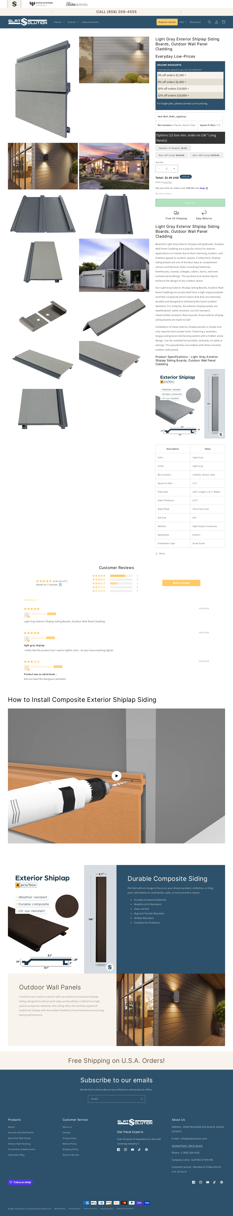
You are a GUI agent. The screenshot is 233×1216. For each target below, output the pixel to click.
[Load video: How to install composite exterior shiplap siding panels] (116, 776)
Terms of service (90, 1208)
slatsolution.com (21, 1209)
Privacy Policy (69, 1138)
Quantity (159, 162)
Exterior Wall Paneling (19, 1143)
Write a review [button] (181, 583)
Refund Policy (70, 1143)
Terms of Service (71, 1154)
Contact (67, 1132)
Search (11, 1126)
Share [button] (162, 553)
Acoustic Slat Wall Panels (21, 1132)
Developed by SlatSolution (40, 1209)
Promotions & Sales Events (21, 1149)
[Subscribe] (141, 1099)
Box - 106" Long (207, 156)
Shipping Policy (70, 1149)
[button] (59, 22)
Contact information (124, 1208)
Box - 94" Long (173, 156)
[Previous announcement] (52, 11)
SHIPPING (167, 182)
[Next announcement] (181, 11)
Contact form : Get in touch (187, 1145)
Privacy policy (75, 1208)
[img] (32, 609)
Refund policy (60, 1208)
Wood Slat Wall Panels (19, 1138)
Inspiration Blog (16, 1154)
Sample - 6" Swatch (175, 148)
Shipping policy (106, 1208)
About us (67, 1126)
